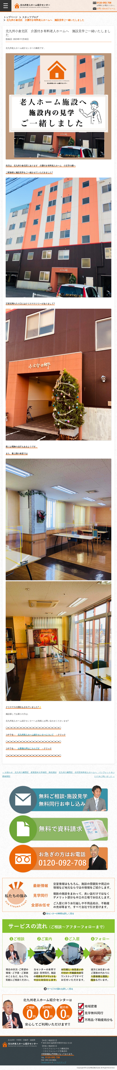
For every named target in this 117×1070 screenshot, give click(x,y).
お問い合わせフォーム (106, 8)
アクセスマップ (59, 1062)
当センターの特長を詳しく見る (60, 913)
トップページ (10, 17)
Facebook (45, 1062)
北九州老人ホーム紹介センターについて (36, 734)
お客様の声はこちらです (29, 748)
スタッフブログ (30, 17)
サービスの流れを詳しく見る (60, 989)
